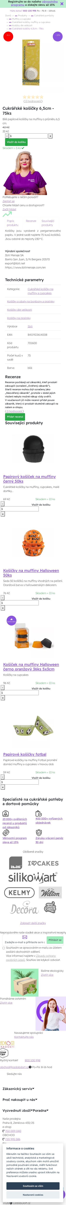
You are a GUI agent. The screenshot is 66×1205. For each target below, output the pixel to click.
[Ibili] (15, 862)
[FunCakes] (50, 907)
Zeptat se (9, 201)
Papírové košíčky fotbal (24, 754)
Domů (8, 15)
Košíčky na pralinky (18, 318)
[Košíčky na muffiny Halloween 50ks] (33, 542)
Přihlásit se (55, 940)
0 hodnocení (33, 101)
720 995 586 (12, 1139)
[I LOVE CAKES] (43, 862)
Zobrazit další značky (33, 923)
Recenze (31, 221)
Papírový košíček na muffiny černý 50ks (29, 478)
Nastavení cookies (33, 1194)
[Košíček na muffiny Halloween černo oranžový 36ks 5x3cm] (33, 636)
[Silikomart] (33, 877)
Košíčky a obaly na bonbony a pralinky (30, 301)
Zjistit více (47, 975)
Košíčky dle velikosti (22, 25)
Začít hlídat (9, 209)
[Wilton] (50, 892)
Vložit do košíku (16, 142)
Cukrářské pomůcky (44, 15)
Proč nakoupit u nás (19, 1100)
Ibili (30, 326)
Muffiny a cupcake (21, 18)
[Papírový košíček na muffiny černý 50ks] (33, 449)
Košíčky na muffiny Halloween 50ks (31, 572)
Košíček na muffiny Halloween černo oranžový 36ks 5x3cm (31, 666)
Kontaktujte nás (24, 1037)
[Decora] (24, 907)
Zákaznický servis (17, 1089)
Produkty (22, 15)
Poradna (39, 1111)
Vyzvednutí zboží (17, 1111)
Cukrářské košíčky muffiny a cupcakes (31, 22)
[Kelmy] (19, 892)
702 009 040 (13, 1131)
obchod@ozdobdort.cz (14, 1067)
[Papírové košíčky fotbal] (33, 726)
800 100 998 (32, 1060)
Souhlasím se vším (33, 1186)
